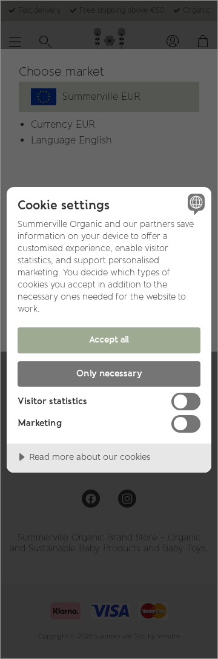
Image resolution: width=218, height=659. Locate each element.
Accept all (109, 339)
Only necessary (109, 373)
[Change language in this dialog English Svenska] (194, 204)
